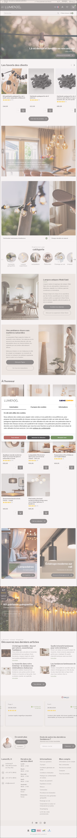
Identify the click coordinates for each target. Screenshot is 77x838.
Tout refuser (15, 437)
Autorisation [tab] (13, 407)
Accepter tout (62, 437)
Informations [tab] (63, 407)
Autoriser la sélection (38, 437)
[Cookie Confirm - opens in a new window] (66, 401)
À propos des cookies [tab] (38, 407)
